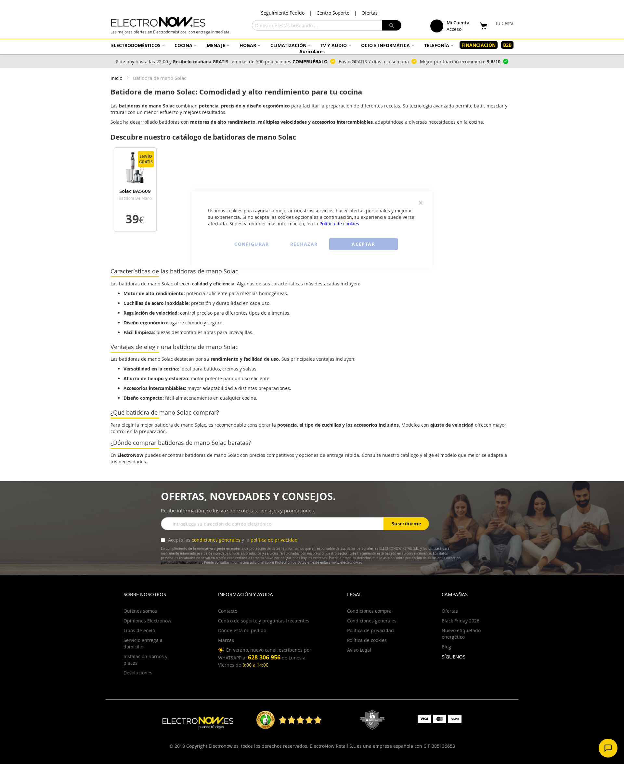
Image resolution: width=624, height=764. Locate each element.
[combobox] (326, 25)
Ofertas (369, 13)
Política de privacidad (370, 630)
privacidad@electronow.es (181, 562)
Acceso (454, 29)
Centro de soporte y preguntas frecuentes (263, 621)
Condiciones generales (371, 621)
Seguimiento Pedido (283, 13)
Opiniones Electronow (147, 621)
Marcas (226, 640)
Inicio (117, 78)
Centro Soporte (333, 13)
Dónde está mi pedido (242, 630)
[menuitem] (137, 45)
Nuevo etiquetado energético (461, 633)
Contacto (227, 611)
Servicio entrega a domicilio (143, 643)
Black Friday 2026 (460, 621)
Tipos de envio (139, 630)
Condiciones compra (369, 611)
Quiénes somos (140, 611)
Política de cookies (339, 223)
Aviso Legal (359, 650)
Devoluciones (138, 673)
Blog (446, 647)
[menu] (312, 48)
